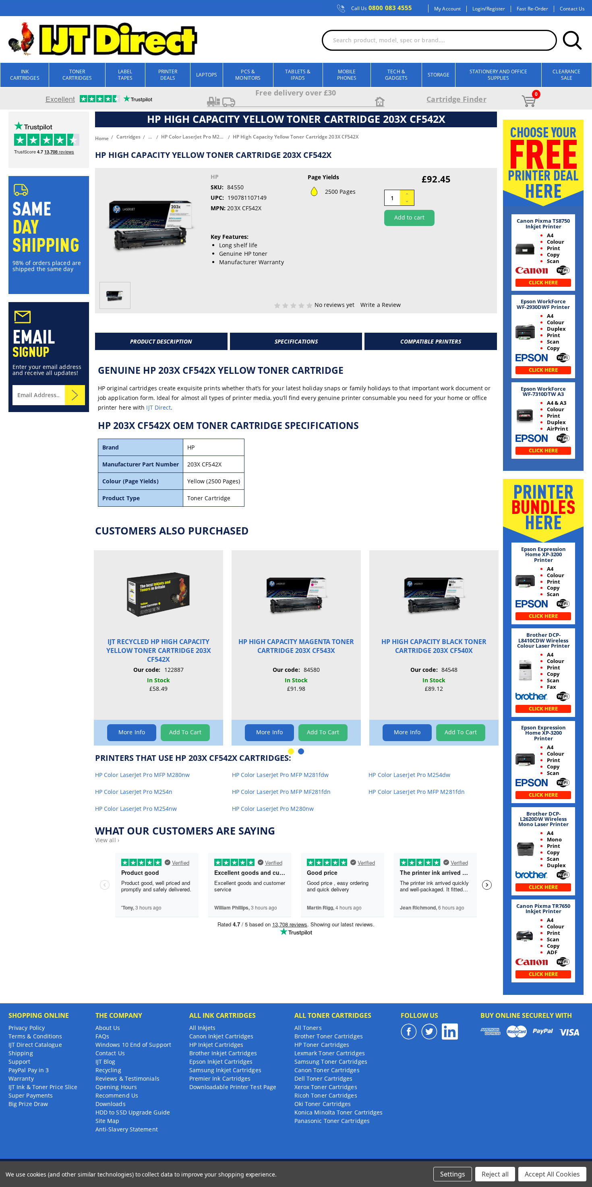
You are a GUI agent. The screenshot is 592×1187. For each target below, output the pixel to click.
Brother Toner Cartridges (328, 1036)
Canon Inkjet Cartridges (221, 1036)
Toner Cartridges (77, 74)
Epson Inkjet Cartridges (221, 1061)
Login (478, 9)
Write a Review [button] (380, 305)
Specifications (296, 341)
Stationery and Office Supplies (498, 74)
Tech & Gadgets (396, 74)
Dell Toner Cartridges (323, 1078)
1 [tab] (291, 751)
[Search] (572, 40)
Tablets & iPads (297, 74)
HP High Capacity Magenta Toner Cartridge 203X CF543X (296, 646)
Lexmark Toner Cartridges (329, 1053)
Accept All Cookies (552, 1174)
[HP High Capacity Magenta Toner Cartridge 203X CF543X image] (296, 593)
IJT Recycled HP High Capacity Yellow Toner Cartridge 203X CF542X (158, 650)
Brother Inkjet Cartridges (223, 1053)
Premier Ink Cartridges (220, 1078)
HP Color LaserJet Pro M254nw (136, 808)
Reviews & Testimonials (127, 1078)
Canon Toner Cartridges (327, 1070)
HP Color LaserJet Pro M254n (133, 791)
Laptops (206, 74)
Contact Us (572, 9)
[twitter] (429, 1031)
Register (495, 9)
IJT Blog (105, 1061)
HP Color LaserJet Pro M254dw (409, 775)
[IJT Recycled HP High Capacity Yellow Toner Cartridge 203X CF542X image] (158, 593)
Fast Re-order (532, 9)
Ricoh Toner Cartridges (325, 1095)
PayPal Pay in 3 (28, 1070)
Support (19, 1061)
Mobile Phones (346, 74)
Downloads (110, 1104)
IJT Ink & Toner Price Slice (42, 1087)
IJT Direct (158, 407)
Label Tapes (125, 74)
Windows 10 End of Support (133, 1044)
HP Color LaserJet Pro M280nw (273, 808)
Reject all (495, 1174)
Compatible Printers (430, 341)
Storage (439, 74)
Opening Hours (116, 1087)
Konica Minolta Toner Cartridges (338, 1112)
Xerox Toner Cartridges (325, 1087)
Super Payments (30, 1095)
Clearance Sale (566, 74)
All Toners (308, 1028)
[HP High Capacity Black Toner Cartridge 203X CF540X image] (434, 593)
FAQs (102, 1036)
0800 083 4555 (381, 8)
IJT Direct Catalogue (35, 1044)
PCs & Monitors (248, 74)
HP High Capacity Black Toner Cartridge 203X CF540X (433, 646)
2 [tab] (301, 751)
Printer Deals (168, 74)
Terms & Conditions (35, 1036)
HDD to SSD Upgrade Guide (132, 1112)
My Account (447, 9)
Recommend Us (116, 1095)
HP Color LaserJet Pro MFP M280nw (142, 775)
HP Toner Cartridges (322, 1044)
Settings (452, 1174)
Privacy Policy (26, 1028)
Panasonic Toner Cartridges (332, 1121)
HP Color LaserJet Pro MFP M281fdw (280, 775)
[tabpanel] (159, 648)
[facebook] (409, 1031)
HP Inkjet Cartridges (216, 1044)
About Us (107, 1028)
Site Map (107, 1121)
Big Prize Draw (28, 1104)
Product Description (161, 341)
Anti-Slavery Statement (126, 1129)
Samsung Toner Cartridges (330, 1061)
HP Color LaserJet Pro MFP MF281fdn (281, 791)
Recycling (108, 1070)
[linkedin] (450, 1031)
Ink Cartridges (24, 74)
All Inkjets (202, 1028)
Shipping (20, 1053)
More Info (131, 732)
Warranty (21, 1078)
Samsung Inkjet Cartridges (225, 1070)
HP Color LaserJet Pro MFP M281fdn (416, 791)
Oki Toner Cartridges (322, 1104)
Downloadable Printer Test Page (232, 1087)
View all (107, 840)
